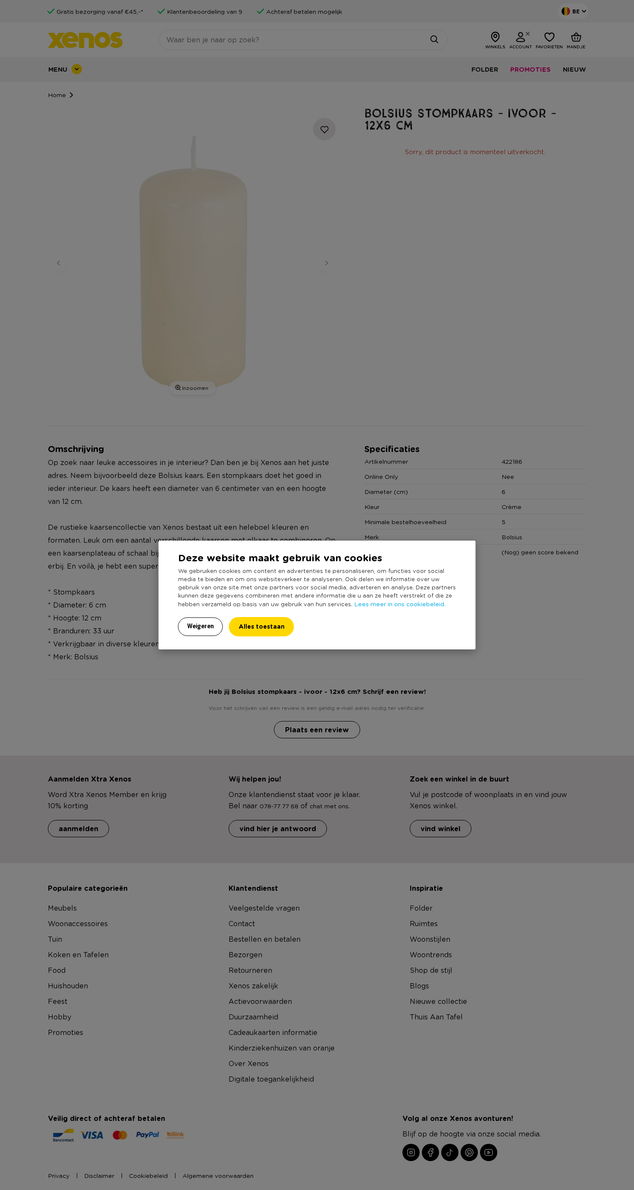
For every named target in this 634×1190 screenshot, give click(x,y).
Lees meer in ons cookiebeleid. (400, 604)
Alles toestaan (262, 626)
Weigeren (200, 626)
